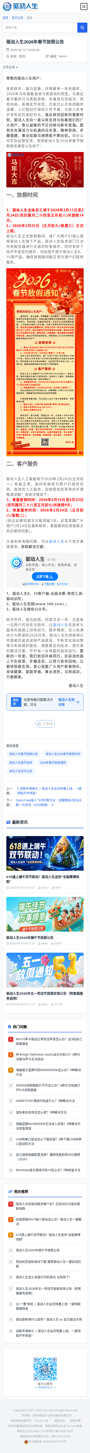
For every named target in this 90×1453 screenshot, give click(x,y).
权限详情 (75, 1421)
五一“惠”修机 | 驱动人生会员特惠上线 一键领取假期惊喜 (48, 1306)
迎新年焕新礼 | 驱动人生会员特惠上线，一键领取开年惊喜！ (49, 790)
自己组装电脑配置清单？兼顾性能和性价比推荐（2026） (48, 1156)
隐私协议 (59, 1421)
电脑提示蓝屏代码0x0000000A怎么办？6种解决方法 (48, 1072)
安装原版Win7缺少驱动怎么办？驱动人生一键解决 (48, 1221)
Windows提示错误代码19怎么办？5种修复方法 (48, 1170)
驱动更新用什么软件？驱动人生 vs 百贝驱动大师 (49, 1319)
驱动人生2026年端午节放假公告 (30, 937)
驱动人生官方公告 (20, 771)
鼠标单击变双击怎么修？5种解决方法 (41, 1112)
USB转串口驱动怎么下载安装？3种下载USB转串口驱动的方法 (48, 1141)
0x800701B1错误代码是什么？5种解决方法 (45, 1101)
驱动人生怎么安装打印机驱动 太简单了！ (44, 1277)
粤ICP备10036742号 (61, 1431)
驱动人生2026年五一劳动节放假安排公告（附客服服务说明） (44, 995)
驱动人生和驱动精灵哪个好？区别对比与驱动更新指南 (48, 1206)
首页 (5, 18)
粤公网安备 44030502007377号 (47, 1441)
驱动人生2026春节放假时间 (63, 754)
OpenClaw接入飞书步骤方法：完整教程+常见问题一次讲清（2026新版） (48, 802)
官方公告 (17, 18)
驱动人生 (56, 541)
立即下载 (42, 576)
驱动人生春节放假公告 (23, 754)
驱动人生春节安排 (20, 762)
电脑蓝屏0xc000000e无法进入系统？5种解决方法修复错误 (48, 1126)
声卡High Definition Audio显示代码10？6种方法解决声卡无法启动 (48, 1056)
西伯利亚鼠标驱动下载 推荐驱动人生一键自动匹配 (48, 1264)
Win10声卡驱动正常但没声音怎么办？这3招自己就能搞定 (49, 1041)
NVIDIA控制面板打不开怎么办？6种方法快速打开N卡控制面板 (48, 1087)
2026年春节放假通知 (53, 762)
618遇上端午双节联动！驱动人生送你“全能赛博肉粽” (42, 879)
